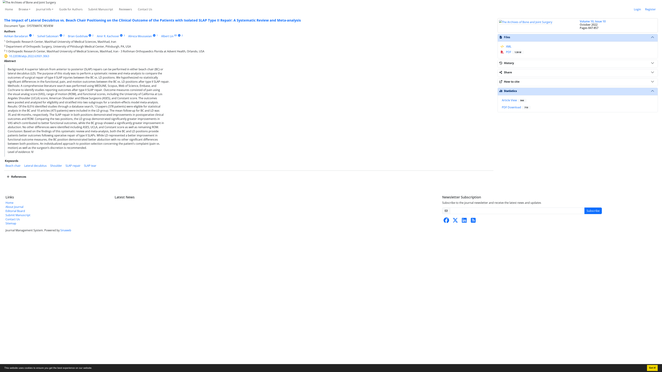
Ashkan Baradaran (16, 36)
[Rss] (473, 221)
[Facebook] (446, 221)
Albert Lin (167, 36)
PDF (513, 52)
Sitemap (11, 223)
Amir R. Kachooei (108, 36)
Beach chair (13, 166)
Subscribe (593, 211)
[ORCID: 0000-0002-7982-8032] (30, 35)
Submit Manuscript (100, 9)
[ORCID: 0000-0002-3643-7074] (61, 35)
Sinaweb (65, 230)
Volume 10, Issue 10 (593, 21)
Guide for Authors (71, 9)
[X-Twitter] (455, 221)
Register (650, 9)
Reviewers (125, 9)
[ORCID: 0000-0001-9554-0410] (90, 35)
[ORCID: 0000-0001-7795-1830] (121, 35)
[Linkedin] (464, 221)
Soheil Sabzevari (48, 36)
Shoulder (56, 166)
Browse (23, 9)
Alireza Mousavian (140, 36)
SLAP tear (90, 166)
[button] (93, 368)
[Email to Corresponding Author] (175, 35)
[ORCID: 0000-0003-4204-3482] (179, 35)
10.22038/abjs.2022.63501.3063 (29, 56)
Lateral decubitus (35, 166)
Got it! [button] (652, 368)
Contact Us (145, 9)
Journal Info (43, 9)
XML (508, 46)
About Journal (14, 207)
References (18, 177)
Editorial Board (15, 211)
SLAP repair (73, 166)
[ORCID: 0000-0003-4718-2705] (154, 35)
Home (9, 9)
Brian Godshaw (78, 36)
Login (637, 9)
